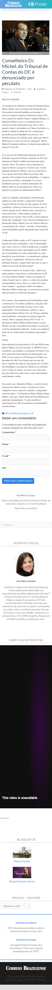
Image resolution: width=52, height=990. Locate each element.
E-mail (6, 456)
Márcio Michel (12, 413)
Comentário (9, 432)
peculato (24, 413)
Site (4, 467)
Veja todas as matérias (26, 508)
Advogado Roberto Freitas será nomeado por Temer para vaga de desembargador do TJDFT (26, 948)
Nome (6, 444)
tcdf (31, 413)
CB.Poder (17, 92)
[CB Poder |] (37, 4)
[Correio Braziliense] (14, 4)
